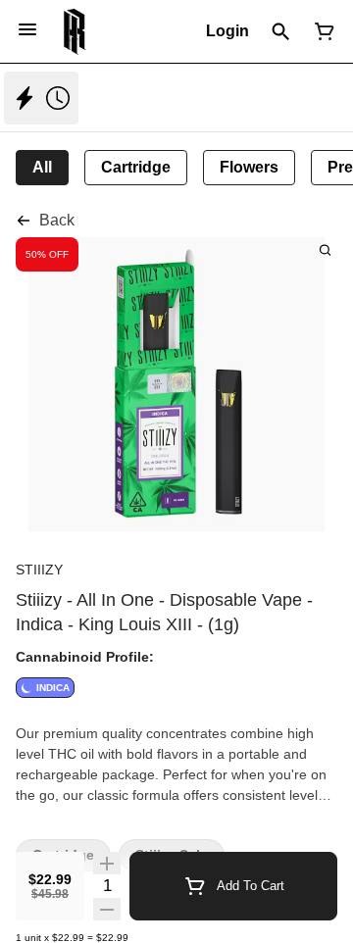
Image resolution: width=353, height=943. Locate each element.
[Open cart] (320, 31)
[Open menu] (27, 29)
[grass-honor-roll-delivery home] (75, 31)
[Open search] (281, 31)
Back (57, 220)
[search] (325, 249)
